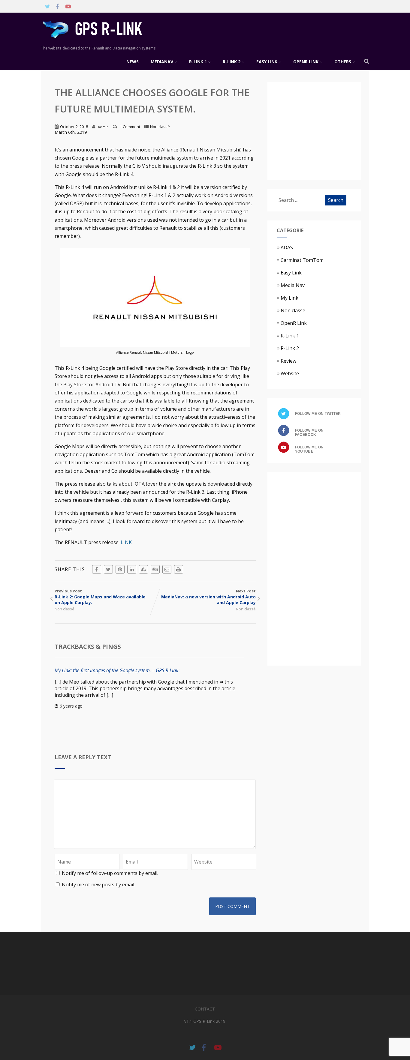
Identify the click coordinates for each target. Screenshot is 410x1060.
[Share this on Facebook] (96, 569)
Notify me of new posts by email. (98, 884)
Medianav (162, 61)
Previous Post (100, 596)
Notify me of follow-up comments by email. (110, 873)
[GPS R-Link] (101, 42)
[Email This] (166, 569)
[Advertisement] (327, 130)
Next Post (208, 596)
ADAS (287, 247)
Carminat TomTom (302, 260)
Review (288, 361)
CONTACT (205, 1009)
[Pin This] (120, 569)
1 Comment (130, 126)
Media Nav (293, 285)
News (132, 61)
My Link (289, 298)
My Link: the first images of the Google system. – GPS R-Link (116, 670)
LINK (126, 542)
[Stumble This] (143, 569)
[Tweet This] (108, 569)
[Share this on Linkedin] (131, 569)
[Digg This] (155, 569)
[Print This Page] (178, 569)
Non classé (160, 126)
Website (290, 373)
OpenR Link (305, 61)
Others (342, 61)
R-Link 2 (231, 61)
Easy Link (266, 61)
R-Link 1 (198, 61)
